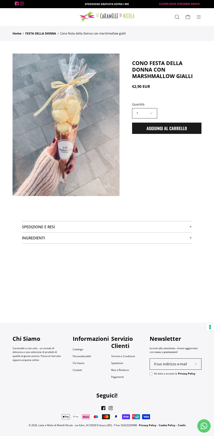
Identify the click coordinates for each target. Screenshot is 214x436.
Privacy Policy (186, 373)
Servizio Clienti (122, 342)
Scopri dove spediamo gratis (179, 4)
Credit (182, 425)
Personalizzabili (82, 356)
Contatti (77, 370)
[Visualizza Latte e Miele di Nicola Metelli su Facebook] (103, 408)
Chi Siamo (78, 363)
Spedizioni (117, 363)
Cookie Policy (167, 425)
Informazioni (91, 338)
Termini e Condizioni (123, 356)
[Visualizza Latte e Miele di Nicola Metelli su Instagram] (111, 408)
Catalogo (78, 349)
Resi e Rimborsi (120, 370)
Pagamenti (117, 377)
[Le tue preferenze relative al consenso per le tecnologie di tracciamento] (210, 327)
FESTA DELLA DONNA (40, 33)
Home (17, 33)
